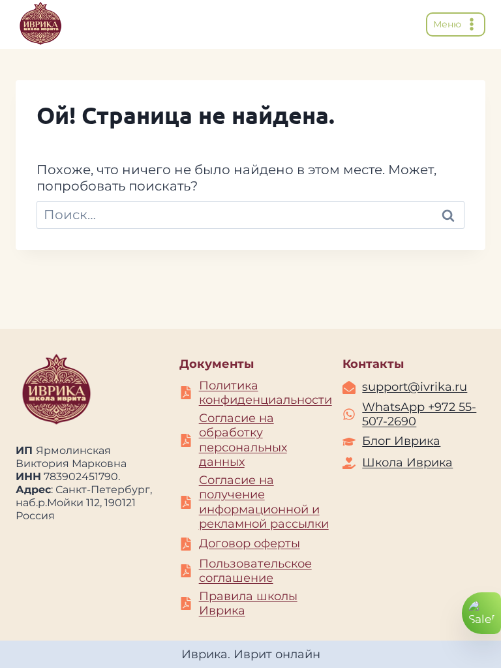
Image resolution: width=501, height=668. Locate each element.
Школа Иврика (407, 462)
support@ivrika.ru (414, 387)
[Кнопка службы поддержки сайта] (481, 613)
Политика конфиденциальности (265, 393)
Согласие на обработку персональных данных (243, 440)
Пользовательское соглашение (255, 571)
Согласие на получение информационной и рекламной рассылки (264, 502)
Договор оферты (249, 543)
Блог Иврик (397, 441)
